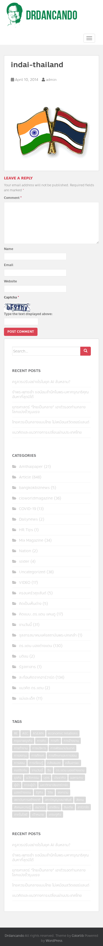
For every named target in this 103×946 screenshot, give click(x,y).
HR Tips (26, 530)
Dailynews (28, 519)
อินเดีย (68, 807)
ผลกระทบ (76, 777)
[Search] (85, 351)
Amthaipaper (31, 466)
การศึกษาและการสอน (63, 755)
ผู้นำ (17, 785)
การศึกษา (37, 755)
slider (24, 561)
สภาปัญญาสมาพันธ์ (58, 799)
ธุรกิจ (17, 777)
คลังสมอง (54, 763)
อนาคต (40, 807)
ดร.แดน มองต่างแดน (35, 646)
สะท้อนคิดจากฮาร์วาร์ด (36, 677)
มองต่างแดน (22, 792)
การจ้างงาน (71, 740)
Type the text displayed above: (28, 314)
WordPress (54, 940)
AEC (25, 733)
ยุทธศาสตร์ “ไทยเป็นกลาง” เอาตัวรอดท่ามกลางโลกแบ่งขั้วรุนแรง (49, 409)
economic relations (63, 733)
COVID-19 (27, 509)
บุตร (46, 777)
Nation (25, 551)
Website (10, 281)
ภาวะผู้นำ (30, 785)
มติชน (23, 656)
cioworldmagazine (36, 498)
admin (51, 79)
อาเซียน (54, 807)
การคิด (41, 740)
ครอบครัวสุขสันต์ (32, 593)
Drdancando (14, 935)
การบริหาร (39, 748)
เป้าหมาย (38, 814)
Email (8, 265)
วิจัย (50, 792)
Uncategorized (32, 572)
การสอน (19, 763)
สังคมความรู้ (22, 807)
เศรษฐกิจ (55, 814)
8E (16, 733)
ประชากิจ (60, 777)
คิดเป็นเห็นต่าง (30, 603)
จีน (49, 770)
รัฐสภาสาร (27, 667)
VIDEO (24, 582)
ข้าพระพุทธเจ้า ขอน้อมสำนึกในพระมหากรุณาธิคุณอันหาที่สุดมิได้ (50, 394)
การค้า (55, 740)
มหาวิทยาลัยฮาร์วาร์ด (54, 785)
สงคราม (63, 792)
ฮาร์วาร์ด (83, 807)
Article (25, 477)
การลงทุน (20, 755)
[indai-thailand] (51, 132)
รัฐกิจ (39, 792)
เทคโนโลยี (20, 814)
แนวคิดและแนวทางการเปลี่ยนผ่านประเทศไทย (47, 432)
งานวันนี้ (25, 625)
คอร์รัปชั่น (20, 770)
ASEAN (38, 733)
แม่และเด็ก (27, 698)
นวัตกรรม (32, 777)
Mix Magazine (31, 540)
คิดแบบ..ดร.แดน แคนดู (37, 614)
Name (8, 249)
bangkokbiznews (34, 488)
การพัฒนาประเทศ (62, 748)
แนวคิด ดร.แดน (31, 688)
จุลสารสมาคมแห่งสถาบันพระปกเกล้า (48, 635)
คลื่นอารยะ (72, 763)
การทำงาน (21, 748)
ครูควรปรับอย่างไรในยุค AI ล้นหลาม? (41, 382)
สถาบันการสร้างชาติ (27, 799)
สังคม (80, 799)
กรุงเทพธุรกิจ (23, 740)
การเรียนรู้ (36, 763)
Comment (13, 197)
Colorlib (78, 935)
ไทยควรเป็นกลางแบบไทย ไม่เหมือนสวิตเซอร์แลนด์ (50, 422)
